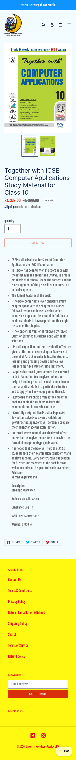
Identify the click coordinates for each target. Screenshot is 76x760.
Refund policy (16, 656)
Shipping (9, 207)
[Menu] (69, 24)
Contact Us (14, 580)
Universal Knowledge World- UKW (42, 746)
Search (12, 635)
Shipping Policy (17, 624)
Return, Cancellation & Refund (26, 613)
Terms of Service (18, 645)
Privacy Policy (17, 602)
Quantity (9, 221)
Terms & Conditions (20, 591)
